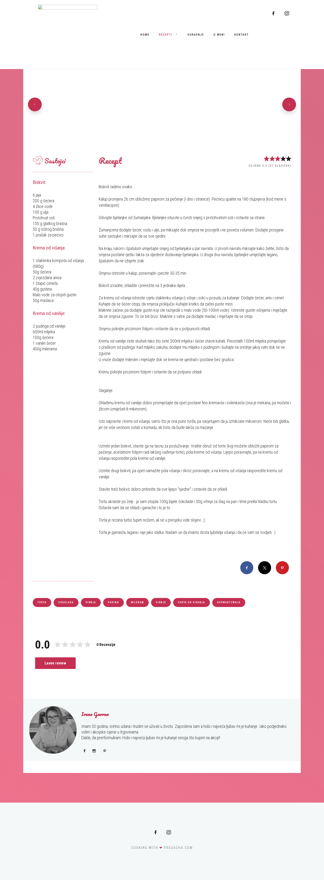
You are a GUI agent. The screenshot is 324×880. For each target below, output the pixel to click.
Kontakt (241, 34)
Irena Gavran (95, 714)
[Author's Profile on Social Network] (84, 751)
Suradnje (195, 34)
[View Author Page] (52, 730)
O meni (219, 34)
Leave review (55, 663)
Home (144, 34)
